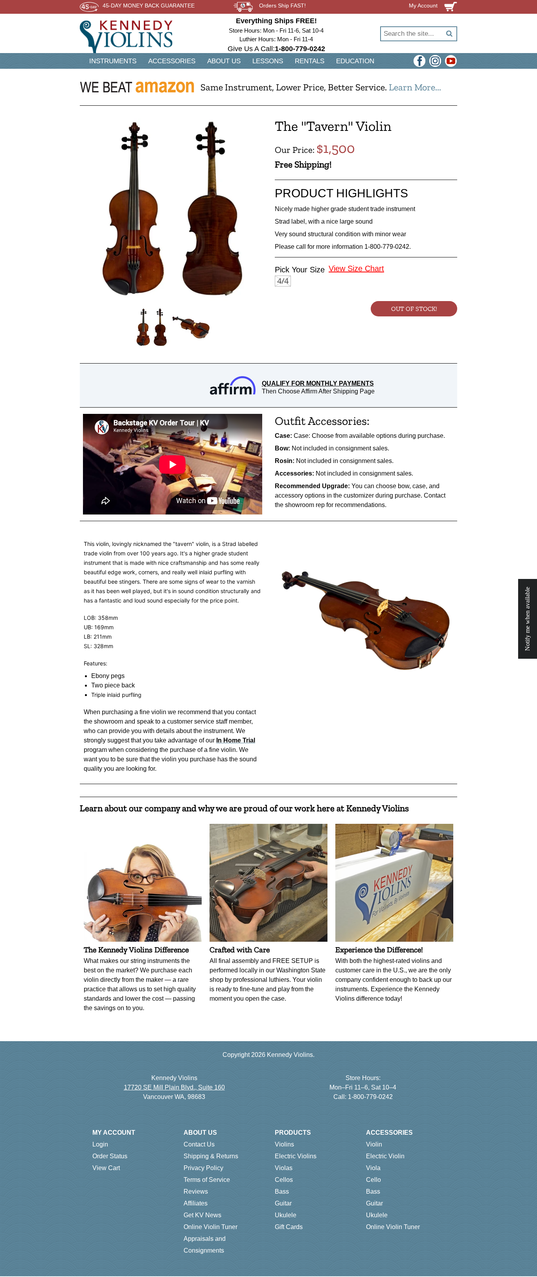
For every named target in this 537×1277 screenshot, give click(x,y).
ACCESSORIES (171, 61)
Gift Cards (289, 1227)
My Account (113, 1132)
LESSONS (267, 61)
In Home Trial (235, 740)
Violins (284, 1144)
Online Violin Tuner (210, 1227)
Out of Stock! (414, 308)
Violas (283, 1168)
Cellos (284, 1179)
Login (100, 1144)
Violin (374, 1144)
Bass (282, 1191)
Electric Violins (295, 1156)
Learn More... (415, 87)
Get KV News (202, 1215)
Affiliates (196, 1203)
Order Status (109, 1156)
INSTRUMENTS (112, 61)
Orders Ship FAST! (282, 6)
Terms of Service (207, 1179)
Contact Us (199, 1144)
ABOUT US (224, 61)
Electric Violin (385, 1156)
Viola (373, 1168)
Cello (373, 1179)
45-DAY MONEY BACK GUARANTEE (149, 6)
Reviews (196, 1191)
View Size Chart (356, 268)
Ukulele (285, 1215)
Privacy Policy (203, 1168)
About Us (200, 1132)
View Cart (106, 1168)
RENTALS (309, 61)
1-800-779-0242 (370, 1096)
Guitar (283, 1203)
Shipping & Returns (211, 1156)
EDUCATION (355, 61)
